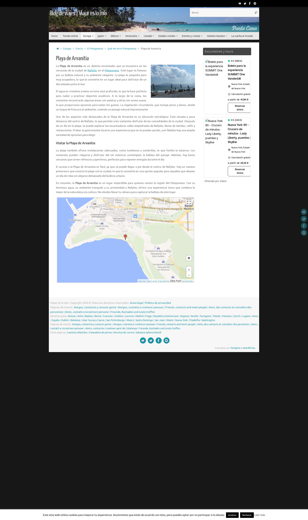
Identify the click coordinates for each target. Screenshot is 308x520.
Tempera (235, 348)
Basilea (89, 316)
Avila (80, 316)
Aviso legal (136, 303)
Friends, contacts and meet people (186, 307)
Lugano (246, 316)
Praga (148, 316)
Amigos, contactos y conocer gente (95, 307)
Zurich (236, 316)
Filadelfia (194, 320)
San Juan (160, 320)
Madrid (139, 316)
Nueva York (181, 320)
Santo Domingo (144, 320)
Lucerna (129, 316)
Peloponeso (112, 70)
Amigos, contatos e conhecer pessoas (140, 307)
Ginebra (118, 316)
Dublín (65, 320)
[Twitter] (244, 3)
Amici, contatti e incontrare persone (87, 312)
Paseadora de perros (100, 332)
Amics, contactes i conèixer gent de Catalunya (111, 328)
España (55, 320)
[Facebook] (249, 3)
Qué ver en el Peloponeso (121, 48)
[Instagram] (254, 3)
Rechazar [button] (247, 515)
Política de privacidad (158, 303)
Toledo (216, 316)
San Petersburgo (115, 320)
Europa (67, 48)
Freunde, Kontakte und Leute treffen (132, 312)
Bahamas (75, 320)
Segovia (184, 316)
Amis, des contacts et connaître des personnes (223, 324)
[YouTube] (239, 3)
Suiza (255, 316)
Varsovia (227, 316)
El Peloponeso (95, 48)
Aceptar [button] (232, 515)
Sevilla (194, 316)
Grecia (79, 48)
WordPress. (249, 348)
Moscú (130, 320)
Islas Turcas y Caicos (93, 320)
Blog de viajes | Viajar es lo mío (78, 13)
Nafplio (92, 70)
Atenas (72, 316)
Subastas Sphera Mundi (148, 332)
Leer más (259, 515)
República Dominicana (165, 316)
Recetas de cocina (124, 332)
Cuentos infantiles (77, 332)
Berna (97, 316)
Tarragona (205, 316)
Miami (169, 320)
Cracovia (107, 316)
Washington (208, 320)
